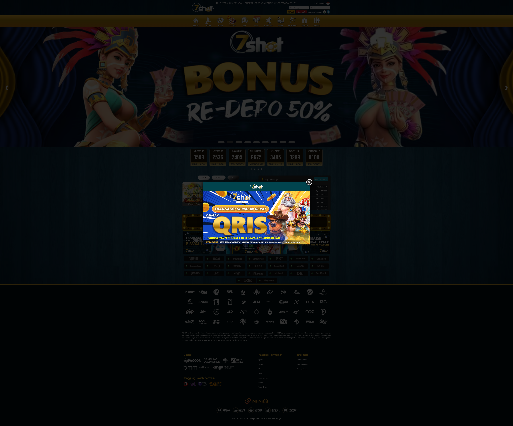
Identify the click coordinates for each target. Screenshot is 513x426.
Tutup (309, 182)
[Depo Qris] (256, 217)
